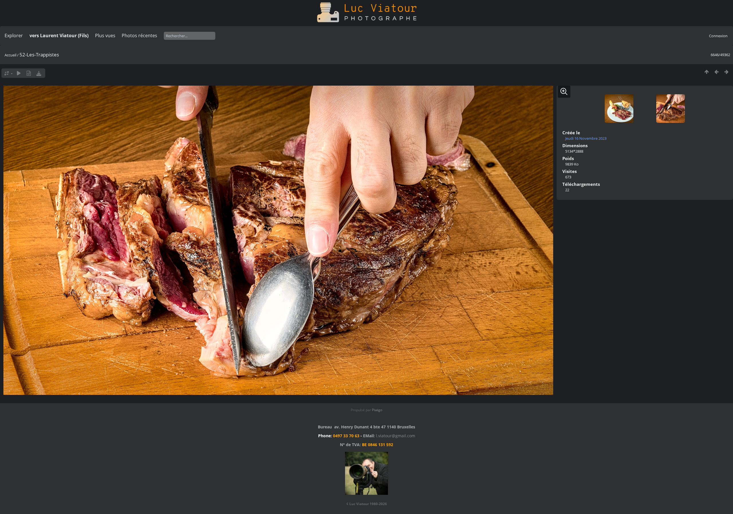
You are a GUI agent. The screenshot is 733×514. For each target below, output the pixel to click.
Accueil (10, 55)
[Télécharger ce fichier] (39, 73)
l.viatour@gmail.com (395, 435)
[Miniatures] (707, 71)
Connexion (718, 35)
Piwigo (377, 409)
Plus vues (105, 35)
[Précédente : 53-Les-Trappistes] (717, 71)
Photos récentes (139, 35)
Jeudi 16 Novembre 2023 (585, 138)
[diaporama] (19, 73)
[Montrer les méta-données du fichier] (29, 73)
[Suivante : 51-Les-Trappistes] (727, 71)
